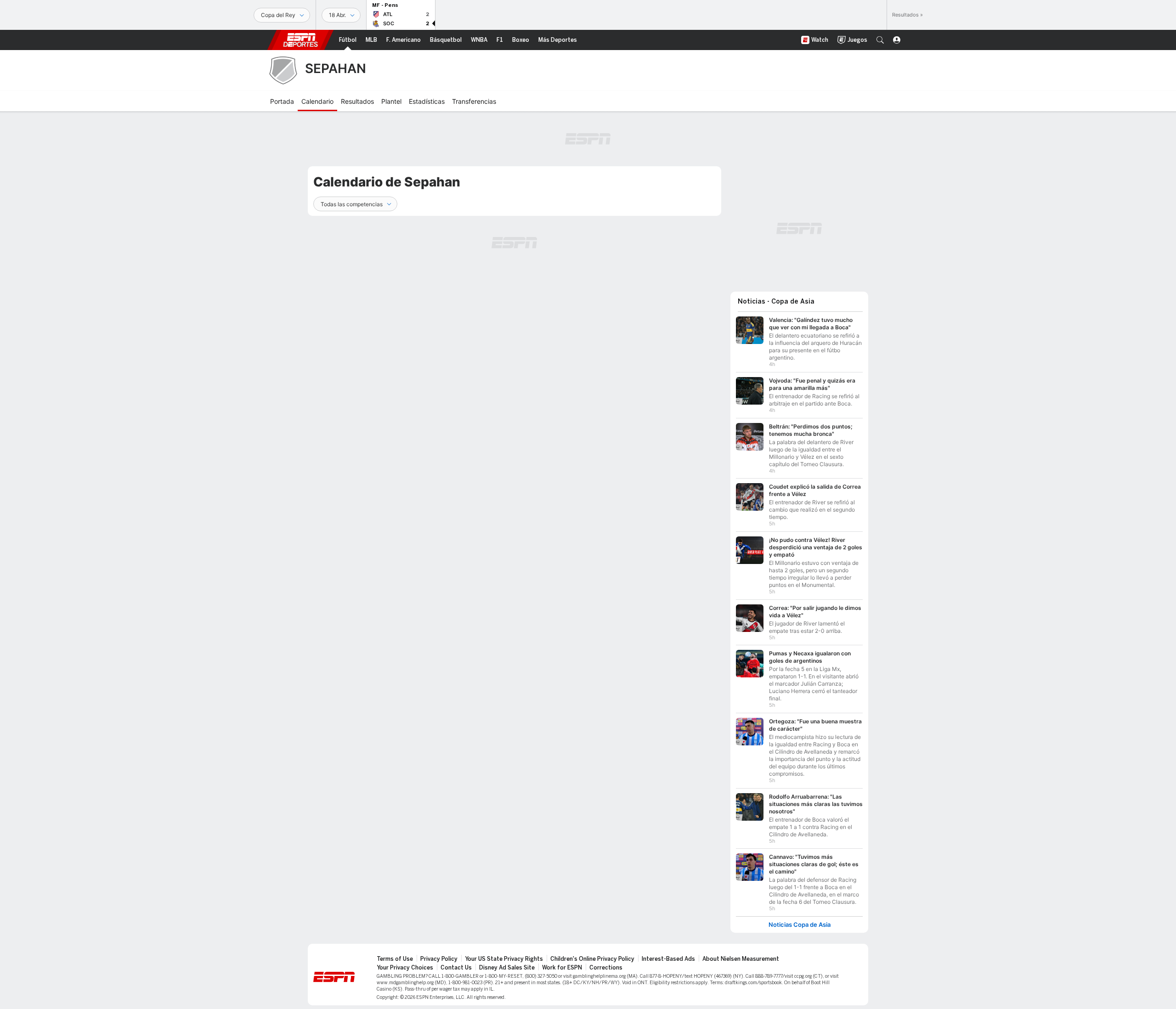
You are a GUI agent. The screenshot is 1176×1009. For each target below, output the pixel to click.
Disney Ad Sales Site (507, 967)
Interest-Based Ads (668, 959)
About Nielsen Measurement (740, 959)
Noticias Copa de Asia (800, 924)
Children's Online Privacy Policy (592, 959)
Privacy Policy (439, 959)
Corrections (605, 967)
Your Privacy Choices (405, 967)
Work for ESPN (562, 967)
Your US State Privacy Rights (504, 959)
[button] (880, 40)
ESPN (300, 40)
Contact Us (456, 967)
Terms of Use (395, 959)
